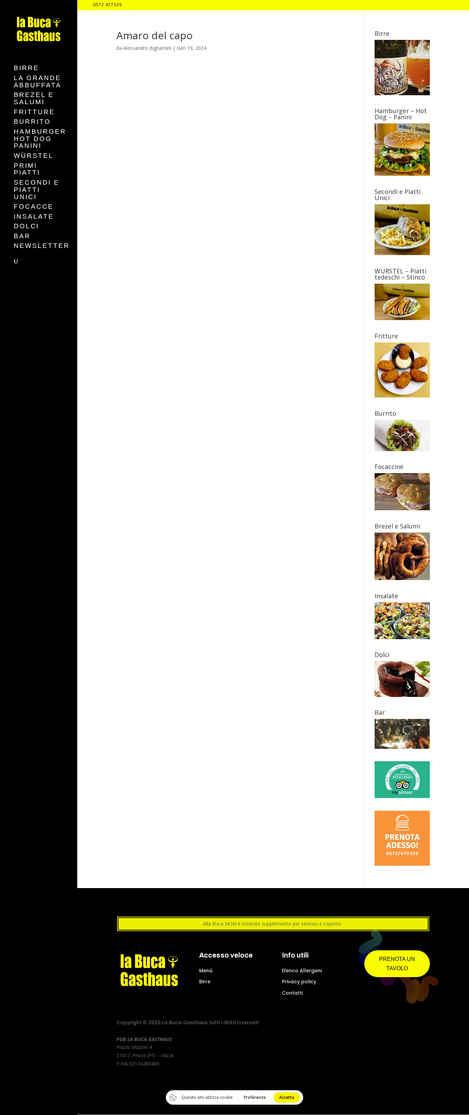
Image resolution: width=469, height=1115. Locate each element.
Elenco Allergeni (302, 970)
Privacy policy (299, 981)
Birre (204, 981)
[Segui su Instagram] (388, 1023)
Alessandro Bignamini (147, 48)
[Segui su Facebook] (375, 1023)
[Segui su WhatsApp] (425, 1023)
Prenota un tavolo (397, 963)
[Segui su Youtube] (400, 1023)
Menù (206, 970)
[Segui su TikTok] (412, 1023)
